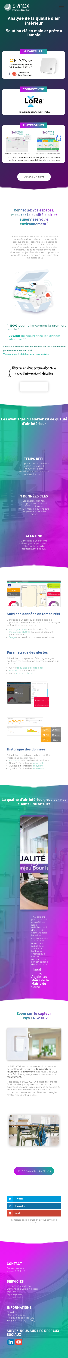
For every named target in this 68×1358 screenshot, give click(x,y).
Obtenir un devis (34, 176)
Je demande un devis (34, 1171)
